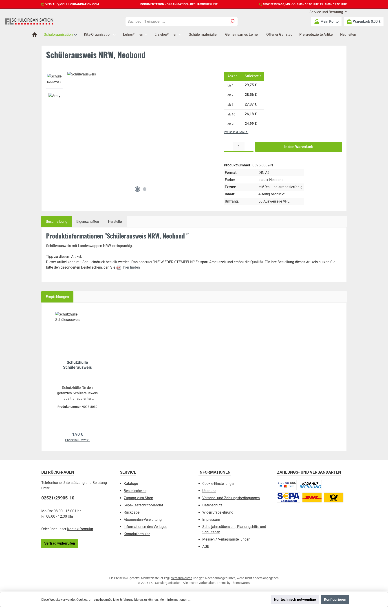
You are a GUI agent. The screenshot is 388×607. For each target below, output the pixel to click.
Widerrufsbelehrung (217, 512)
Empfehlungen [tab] (57, 297)
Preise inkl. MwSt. (236, 132)
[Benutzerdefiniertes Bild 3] (288, 497)
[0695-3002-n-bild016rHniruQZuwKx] (141, 128)
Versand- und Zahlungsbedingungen (231, 498)
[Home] (34, 34)
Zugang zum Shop (138, 498)
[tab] (56, 221)
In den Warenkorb (298, 147)
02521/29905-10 (273, 4)
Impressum (211, 519)
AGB (205, 546)
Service (128, 472)
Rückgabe (131, 512)
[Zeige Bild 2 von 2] (144, 189)
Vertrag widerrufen (59, 543)
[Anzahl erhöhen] (249, 147)
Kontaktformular (80, 529)
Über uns (209, 491)
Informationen (214, 472)
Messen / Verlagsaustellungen (226, 539)
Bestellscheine (135, 491)
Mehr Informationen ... (175, 599)
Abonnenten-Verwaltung (143, 519)
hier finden (131, 267)
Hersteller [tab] (115, 221)
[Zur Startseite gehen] (29, 21)
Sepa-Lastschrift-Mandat (143, 505)
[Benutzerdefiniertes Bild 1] (287, 485)
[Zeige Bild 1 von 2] (137, 189)
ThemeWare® (240, 583)
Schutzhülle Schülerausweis (77, 365)
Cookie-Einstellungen (218, 483)
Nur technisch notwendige (295, 599)
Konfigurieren (335, 599)
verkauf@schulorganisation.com (72, 4)
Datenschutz (212, 505)
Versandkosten (181, 578)
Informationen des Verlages (145, 527)
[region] (130, 133)
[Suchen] (232, 21)
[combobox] (176, 21)
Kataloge (131, 483)
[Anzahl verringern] (228, 147)
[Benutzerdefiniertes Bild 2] (310, 485)
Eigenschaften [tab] (87, 221)
